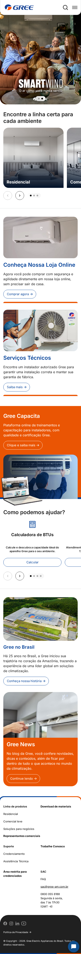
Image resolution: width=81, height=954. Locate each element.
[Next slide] (19, 195)
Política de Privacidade (15, 932)
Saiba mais (15, 387)
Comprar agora (18, 294)
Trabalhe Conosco (52, 846)
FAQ (43, 879)
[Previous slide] (7, 195)
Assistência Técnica (15, 861)
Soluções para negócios (18, 828)
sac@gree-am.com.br (54, 886)
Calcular (32, 562)
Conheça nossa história (24, 681)
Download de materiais (55, 806)
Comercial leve (12, 821)
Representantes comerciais (21, 836)
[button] (39, 98)
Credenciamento (14, 853)
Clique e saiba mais (21, 445)
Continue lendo (21, 778)
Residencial (10, 814)
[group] (40, 52)
